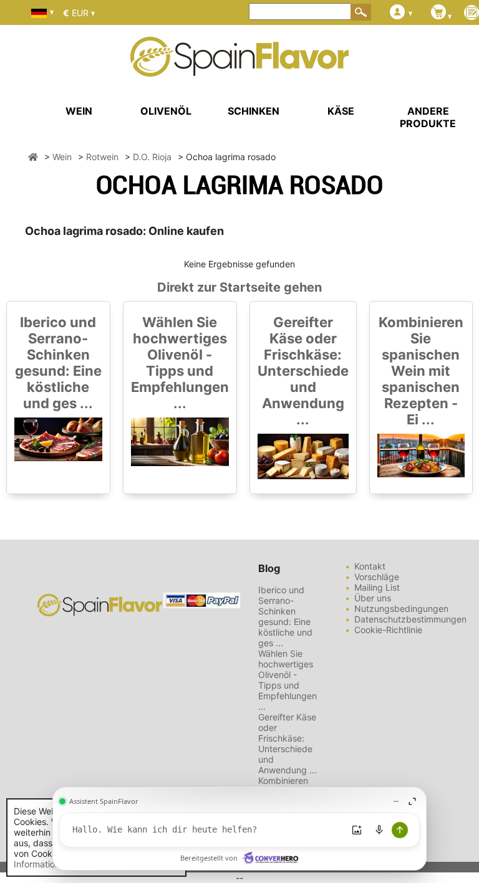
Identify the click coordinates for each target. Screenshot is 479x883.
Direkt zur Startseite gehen (239, 287)
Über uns (372, 598)
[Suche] (361, 12)
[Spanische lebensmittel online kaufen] (239, 68)
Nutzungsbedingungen (401, 608)
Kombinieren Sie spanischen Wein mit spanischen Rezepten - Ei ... (421, 370)
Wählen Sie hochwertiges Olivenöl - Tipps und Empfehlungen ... (180, 362)
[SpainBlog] (471, 13)
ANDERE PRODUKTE (428, 117)
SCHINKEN (253, 111)
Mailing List (377, 587)
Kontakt (369, 566)
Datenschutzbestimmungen (410, 619)
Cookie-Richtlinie (388, 629)
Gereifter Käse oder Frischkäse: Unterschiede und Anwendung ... (303, 370)
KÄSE (340, 111)
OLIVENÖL (165, 111)
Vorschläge (376, 576)
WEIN (78, 111)
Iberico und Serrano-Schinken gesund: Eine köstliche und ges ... (58, 362)
